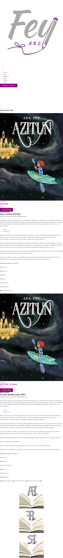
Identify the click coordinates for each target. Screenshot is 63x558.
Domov (5, 72)
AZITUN (4, 204)
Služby (5, 80)
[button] (8, 85)
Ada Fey (2, 206)
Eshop (5, 82)
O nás (4, 74)
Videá (4, 78)
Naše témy (6, 76)
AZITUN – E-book (8, 384)
